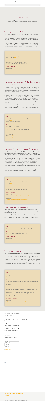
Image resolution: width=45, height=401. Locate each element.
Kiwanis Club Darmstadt (9, 106)
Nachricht (6, 341)
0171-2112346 (12, 135)
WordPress (24, 400)
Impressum (7, 395)
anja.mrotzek (9, 195)
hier (15, 57)
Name (6, 335)
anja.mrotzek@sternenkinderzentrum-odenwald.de (17, 240)
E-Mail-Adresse (8, 337)
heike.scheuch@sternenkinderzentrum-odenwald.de (18, 137)
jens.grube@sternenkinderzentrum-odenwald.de (17, 199)
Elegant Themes (13, 400)
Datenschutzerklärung (9, 397)
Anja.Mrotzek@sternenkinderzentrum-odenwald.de (17, 70)
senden (8, 344)
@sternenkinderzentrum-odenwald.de (20, 195)
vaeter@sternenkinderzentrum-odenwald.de (16, 301)
